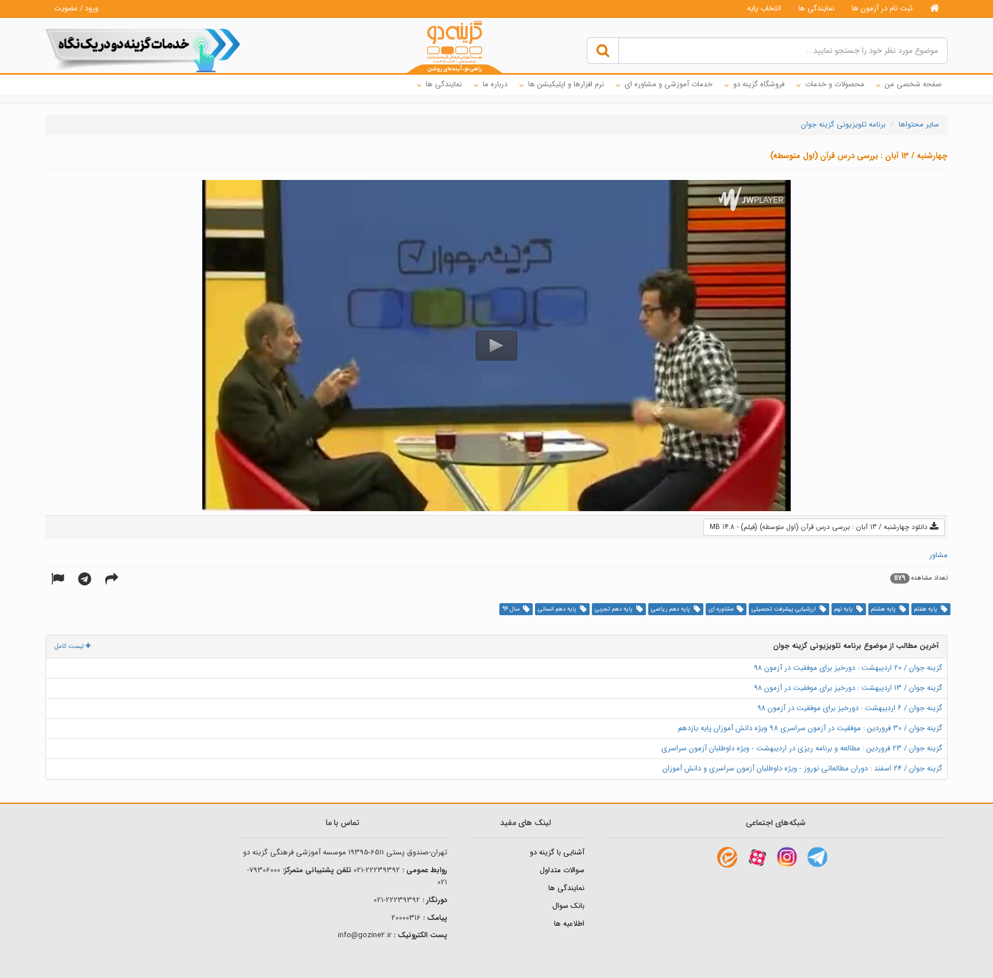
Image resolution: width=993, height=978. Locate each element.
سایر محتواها (919, 124)
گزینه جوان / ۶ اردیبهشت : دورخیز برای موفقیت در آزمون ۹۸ (849, 708)
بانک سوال (568, 906)
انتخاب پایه (764, 8)
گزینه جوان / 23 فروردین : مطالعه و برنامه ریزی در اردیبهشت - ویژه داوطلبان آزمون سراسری (801, 748)
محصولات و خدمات (834, 84)
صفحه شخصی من (913, 84)
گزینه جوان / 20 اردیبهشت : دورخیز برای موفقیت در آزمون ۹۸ (848, 668)
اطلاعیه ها (569, 924)
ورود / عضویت (76, 8)
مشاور (938, 555)
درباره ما (495, 84)
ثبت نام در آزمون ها (882, 8)
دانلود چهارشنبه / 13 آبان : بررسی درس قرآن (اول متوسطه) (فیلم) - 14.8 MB (820, 526)
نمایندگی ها (816, 8)
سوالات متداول (562, 870)
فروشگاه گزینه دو (758, 84)
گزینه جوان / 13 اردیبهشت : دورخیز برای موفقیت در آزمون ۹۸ (848, 688)
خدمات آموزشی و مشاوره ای (669, 84)
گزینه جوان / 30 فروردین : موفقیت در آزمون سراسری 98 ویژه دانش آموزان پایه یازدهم (810, 728)
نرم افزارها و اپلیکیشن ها (566, 84)
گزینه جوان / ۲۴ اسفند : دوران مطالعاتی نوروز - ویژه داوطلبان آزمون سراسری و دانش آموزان (802, 768)
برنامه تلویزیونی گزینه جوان (843, 124)
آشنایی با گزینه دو (557, 852)
